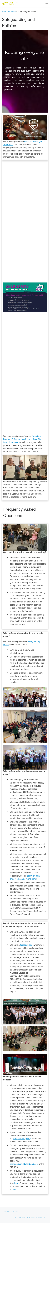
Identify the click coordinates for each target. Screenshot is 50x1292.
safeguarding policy (22, 1138)
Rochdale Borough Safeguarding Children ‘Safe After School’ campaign (22, 439)
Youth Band (12, 11)
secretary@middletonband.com (24, 1163)
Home (4, 11)
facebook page (27, 944)
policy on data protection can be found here (25, 877)
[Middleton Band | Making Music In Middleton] (10, 3)
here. (16, 1183)
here (14, 1189)
